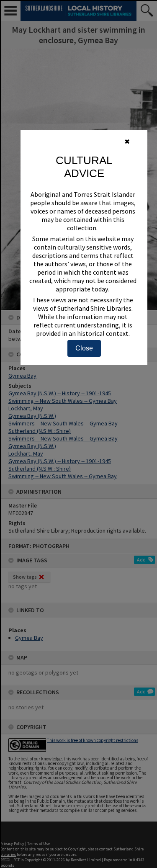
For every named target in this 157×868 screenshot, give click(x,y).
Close (84, 348)
